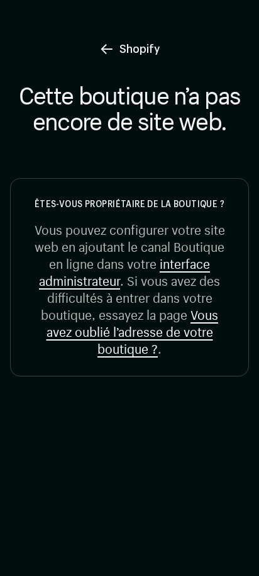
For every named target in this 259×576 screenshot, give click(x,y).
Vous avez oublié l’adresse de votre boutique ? (133, 330)
